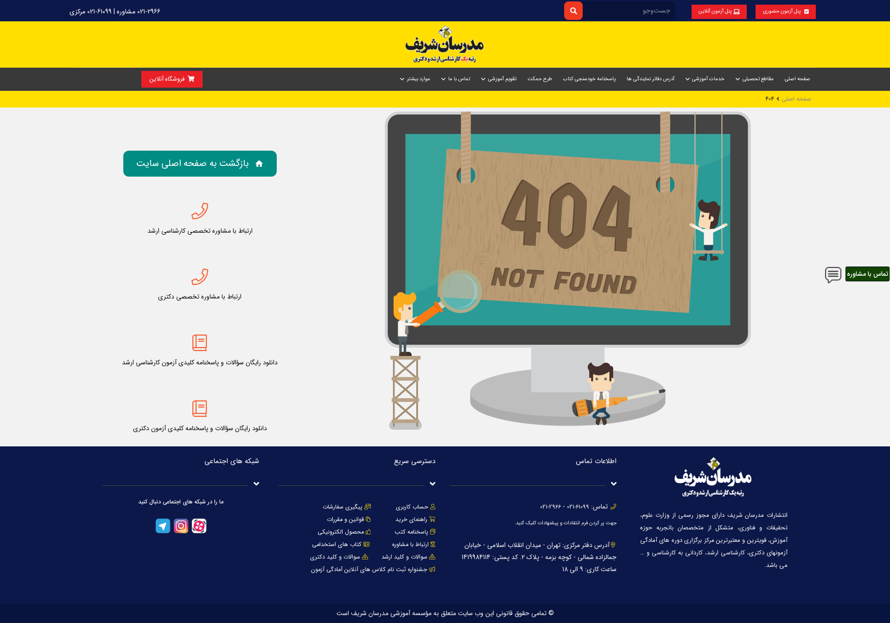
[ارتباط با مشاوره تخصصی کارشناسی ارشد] (200, 211)
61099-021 (578, 507)
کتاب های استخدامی (337, 544)
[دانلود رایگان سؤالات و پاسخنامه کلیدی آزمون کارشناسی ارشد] (200, 343)
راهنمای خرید (411, 519)
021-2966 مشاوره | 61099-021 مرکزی (115, 11)
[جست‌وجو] (573, 10)
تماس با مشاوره (867, 274)
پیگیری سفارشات (342, 507)
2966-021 (550, 507)
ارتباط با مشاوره (409, 544)
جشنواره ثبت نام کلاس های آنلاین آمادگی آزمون (369, 569)
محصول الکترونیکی (341, 532)
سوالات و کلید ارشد (404, 557)
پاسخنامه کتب (411, 532)
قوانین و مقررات (345, 519)
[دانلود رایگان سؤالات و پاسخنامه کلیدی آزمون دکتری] (200, 408)
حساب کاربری (412, 507)
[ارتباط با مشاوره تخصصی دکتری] (200, 277)
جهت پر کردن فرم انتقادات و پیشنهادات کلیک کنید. (566, 523)
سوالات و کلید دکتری (335, 557)
